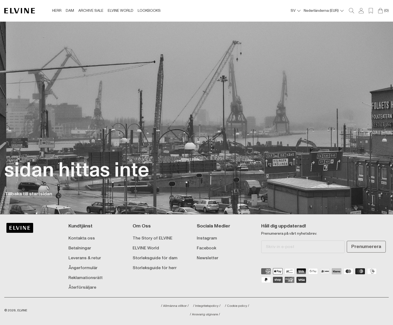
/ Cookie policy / (237, 306)
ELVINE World (146, 248)
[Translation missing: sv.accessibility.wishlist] (371, 11)
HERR (56, 10)
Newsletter (207, 258)
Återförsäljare (82, 287)
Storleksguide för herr (155, 268)
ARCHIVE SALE (90, 10)
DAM (70, 10)
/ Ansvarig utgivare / (205, 314)
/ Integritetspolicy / (207, 306)
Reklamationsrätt (85, 278)
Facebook (206, 248)
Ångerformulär (83, 268)
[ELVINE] (19, 11)
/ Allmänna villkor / (175, 306)
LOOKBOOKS (149, 10)
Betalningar (79, 248)
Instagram (207, 238)
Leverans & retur (84, 258)
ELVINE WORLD (120, 10)
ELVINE (22, 310)
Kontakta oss (81, 238)
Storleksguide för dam (155, 258)
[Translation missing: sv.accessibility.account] (361, 11)
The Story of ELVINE (152, 238)
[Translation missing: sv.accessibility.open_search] (351, 11)
